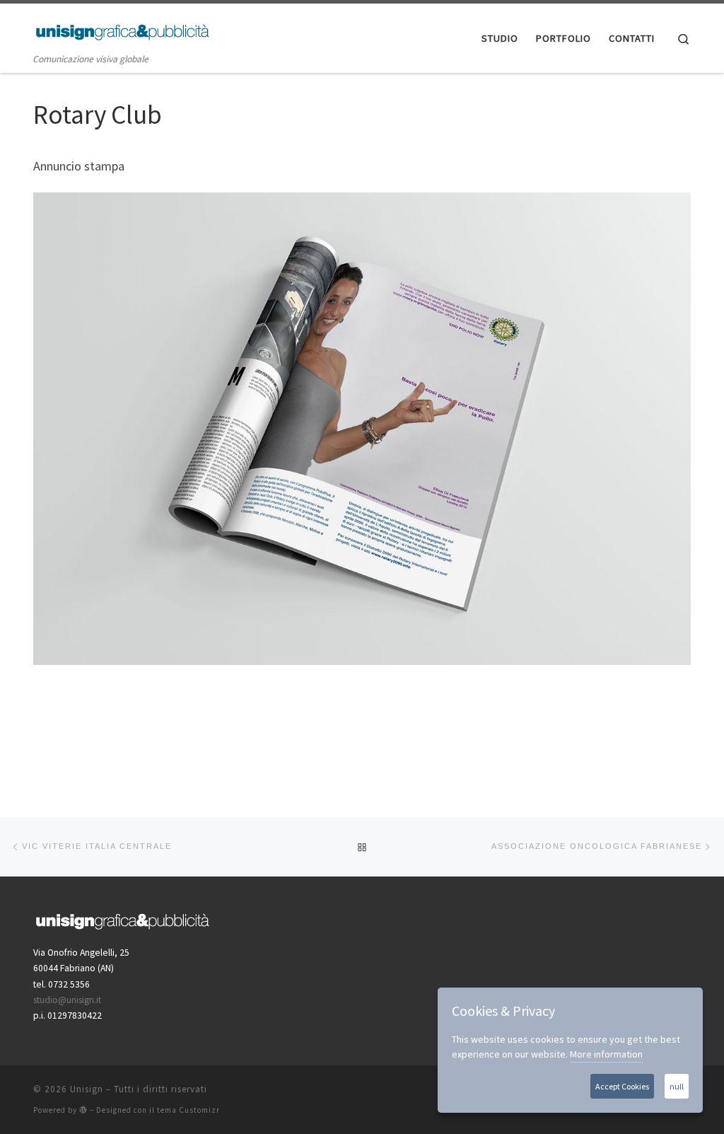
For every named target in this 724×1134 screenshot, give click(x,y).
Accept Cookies (622, 1086)
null (677, 1086)
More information (606, 1054)
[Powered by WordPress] (83, 1109)
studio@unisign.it (67, 1000)
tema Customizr (188, 1110)
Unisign (86, 1089)
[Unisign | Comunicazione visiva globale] (121, 29)
